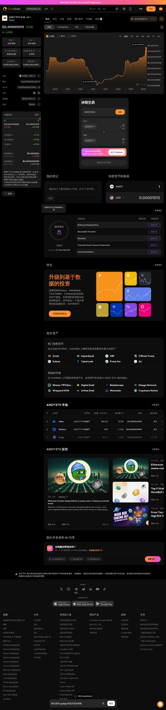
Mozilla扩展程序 (96, 628)
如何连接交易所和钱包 (149, 624)
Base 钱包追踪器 (10, 674)
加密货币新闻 (8, 633)
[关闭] (162, 2)
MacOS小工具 (95, 624)
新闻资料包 (38, 628)
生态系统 (6, 699)
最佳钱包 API (95, 559)
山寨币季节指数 (66, 662)
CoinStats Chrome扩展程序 (101, 620)
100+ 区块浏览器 (67, 670)
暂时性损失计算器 (67, 628)
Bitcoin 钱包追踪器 (10, 686)
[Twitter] (39, 93)
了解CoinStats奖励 (148, 641)
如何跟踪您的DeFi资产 (149, 628)
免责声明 (124, 620)
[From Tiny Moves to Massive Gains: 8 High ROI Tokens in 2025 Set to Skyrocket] (130, 516)
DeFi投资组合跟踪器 (11, 645)
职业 (35, 633)
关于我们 (37, 657)
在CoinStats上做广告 (42, 637)
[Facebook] (104, 591)
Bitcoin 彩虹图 (65, 637)
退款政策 (124, 637)
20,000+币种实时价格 (69, 666)
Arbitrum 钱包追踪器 (11, 657)
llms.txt (62, 682)
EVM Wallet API (66, 695)
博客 (5, 628)
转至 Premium (117, 152)
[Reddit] (83, 591)
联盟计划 (6, 641)
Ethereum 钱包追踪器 (12, 670)
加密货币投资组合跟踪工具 (14, 620)
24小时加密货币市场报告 (70, 653)
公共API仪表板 (40, 649)
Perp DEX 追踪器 (10, 695)
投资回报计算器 (66, 624)
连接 (120, 112)
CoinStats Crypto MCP (69, 678)
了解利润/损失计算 (147, 633)
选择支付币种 (104, 162)
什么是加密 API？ (58, 559)
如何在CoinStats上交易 (149, 637)
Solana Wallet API (67, 691)
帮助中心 (144, 620)
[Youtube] (97, 591)
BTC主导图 (64, 657)
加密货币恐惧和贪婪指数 (70, 645)
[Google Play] (104, 604)
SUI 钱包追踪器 (9, 691)
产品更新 (37, 620)
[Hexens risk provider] (59, 250)
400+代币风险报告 (67, 674)
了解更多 (59, 245)
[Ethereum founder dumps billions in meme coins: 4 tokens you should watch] (78, 475)
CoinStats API (39, 641)
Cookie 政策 (126, 633)
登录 (141, 9)
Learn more (96, 2)
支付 (85, 121)
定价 (35, 624)
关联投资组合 (60, 313)
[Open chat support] (160, 704)
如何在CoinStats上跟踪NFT (151, 645)
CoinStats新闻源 (40, 653)
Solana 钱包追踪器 (11, 662)
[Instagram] (68, 591)
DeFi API (63, 699)
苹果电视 (93, 633)
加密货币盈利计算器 (68, 620)
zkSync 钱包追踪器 (11, 653)
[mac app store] (83, 604)
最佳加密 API (77, 559)
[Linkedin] (90, 591)
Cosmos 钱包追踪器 (11, 666)
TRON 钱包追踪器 (10, 682)
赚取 (5, 624)
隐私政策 (124, 628)
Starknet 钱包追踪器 (11, 649)
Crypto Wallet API (67, 686)
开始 (151, 9)
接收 (85, 135)
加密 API (151, 559)
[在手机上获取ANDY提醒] (161, 19)
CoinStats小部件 (66, 649)
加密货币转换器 (66, 633)
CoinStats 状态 (146, 649)
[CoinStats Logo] (11, 9)
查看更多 (158, 210)
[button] (34, 76)
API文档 (37, 645)
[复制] (34, 76)
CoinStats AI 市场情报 (12, 637)
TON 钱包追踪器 (10, 678)
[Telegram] (34, 93)
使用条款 (124, 624)
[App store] (62, 604)
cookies (63, 703)
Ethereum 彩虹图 (67, 641)
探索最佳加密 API (95, 550)
